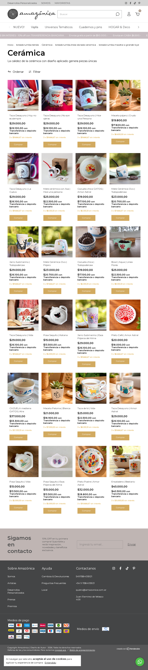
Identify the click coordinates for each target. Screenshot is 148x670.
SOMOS (45, 3)
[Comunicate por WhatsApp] (139, 661)
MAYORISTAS (62, 3)
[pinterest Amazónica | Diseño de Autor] (139, 3)
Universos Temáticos (58, 27)
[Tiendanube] (128, 649)
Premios (12, 606)
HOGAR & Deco (119, 27)
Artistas (12, 583)
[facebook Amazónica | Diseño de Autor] (130, 3)
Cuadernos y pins (90, 27)
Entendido (50, 662)
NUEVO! (18, 27)
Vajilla (34, 27)
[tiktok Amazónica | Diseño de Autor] (135, 3)
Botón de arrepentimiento (82, 650)
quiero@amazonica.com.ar (91, 589)
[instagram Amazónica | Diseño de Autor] (126, 3)
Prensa (11, 599)
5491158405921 (84, 576)
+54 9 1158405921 (85, 583)
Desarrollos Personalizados (22, 3)
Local (44, 589)
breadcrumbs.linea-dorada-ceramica (75, 44)
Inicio (10, 44)
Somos (11, 576)
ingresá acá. (60, 650)
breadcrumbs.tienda (27, 44)
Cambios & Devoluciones (55, 576)
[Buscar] (117, 14)
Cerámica (47, 44)
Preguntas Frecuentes (54, 583)
